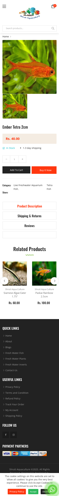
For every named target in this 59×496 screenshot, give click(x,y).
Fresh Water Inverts (16, 364)
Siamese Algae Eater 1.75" (15, 294)
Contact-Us (11, 370)
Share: (5, 192)
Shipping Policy (13, 415)
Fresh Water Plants (15, 358)
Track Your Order (14, 404)
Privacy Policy (12, 386)
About (8, 341)
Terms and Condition (17, 392)
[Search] (53, 28)
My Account (11, 410)
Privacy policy (17, 491)
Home (8, 335)
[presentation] (4, 281)
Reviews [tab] (29, 225)
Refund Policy (12, 398)
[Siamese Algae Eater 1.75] (15, 273)
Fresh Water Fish (14, 352)
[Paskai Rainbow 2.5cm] (44, 273)
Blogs (8, 347)
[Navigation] (4, 6)
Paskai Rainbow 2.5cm (44, 294)
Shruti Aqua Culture (14, 289)
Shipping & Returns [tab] (29, 215)
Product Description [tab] (29, 206)
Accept (33, 491)
